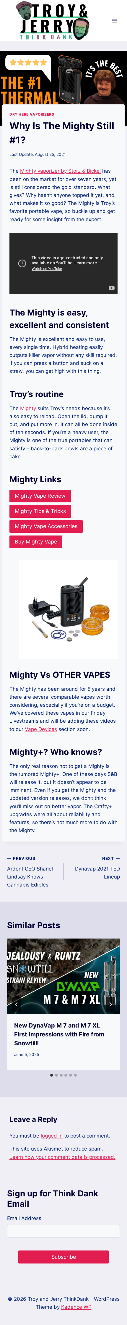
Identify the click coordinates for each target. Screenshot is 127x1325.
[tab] (51, 1075)
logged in (52, 1136)
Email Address (24, 1218)
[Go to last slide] (16, 1004)
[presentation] (63, 976)
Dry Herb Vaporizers (31, 114)
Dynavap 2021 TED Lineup (97, 868)
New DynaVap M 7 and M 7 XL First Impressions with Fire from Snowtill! (59, 1034)
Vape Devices (41, 729)
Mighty (28, 408)
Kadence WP (76, 1307)
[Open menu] (114, 20)
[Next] (110, 1004)
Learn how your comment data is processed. (62, 1157)
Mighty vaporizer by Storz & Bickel (60, 171)
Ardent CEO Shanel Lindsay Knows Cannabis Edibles (30, 872)
